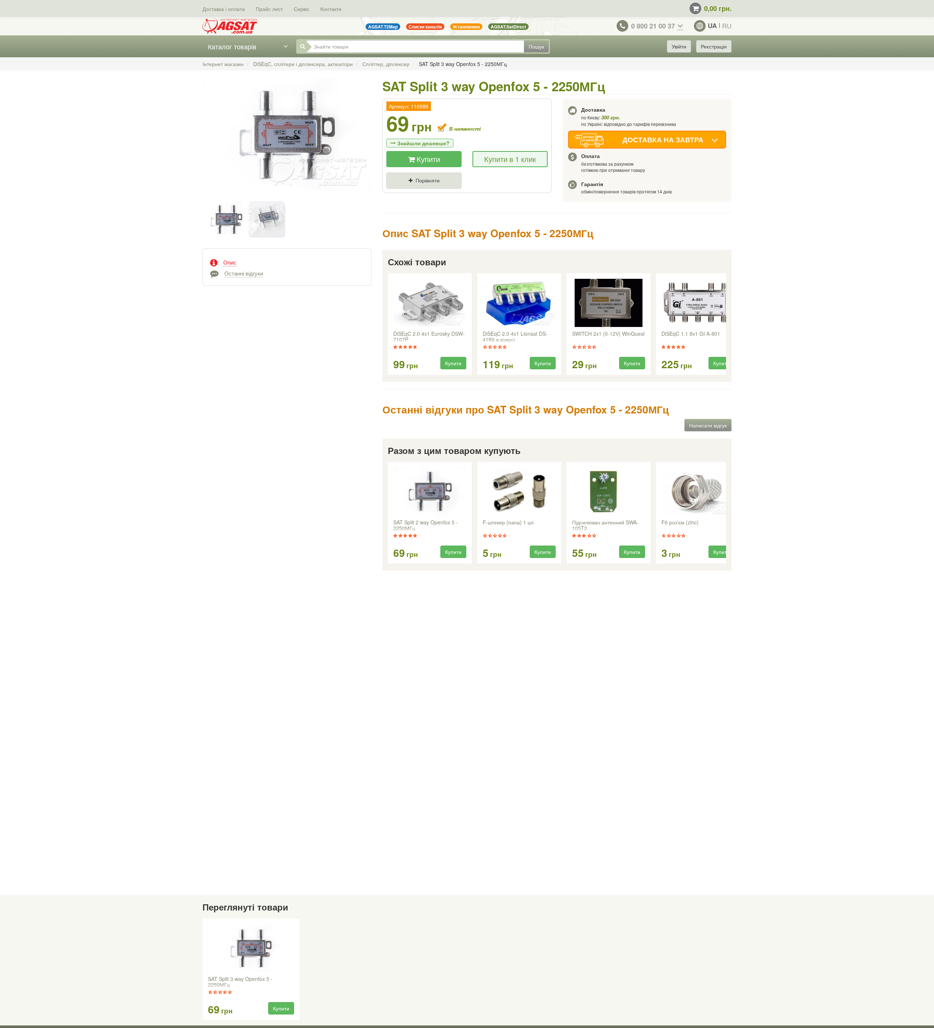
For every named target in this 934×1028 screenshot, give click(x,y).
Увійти (679, 46)
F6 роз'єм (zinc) (680, 522)
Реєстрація (714, 46)
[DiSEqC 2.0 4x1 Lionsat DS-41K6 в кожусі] (519, 303)
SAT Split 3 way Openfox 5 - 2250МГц (240, 982)
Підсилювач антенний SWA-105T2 (605, 525)
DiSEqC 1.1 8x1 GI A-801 (690, 334)
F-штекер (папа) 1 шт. (509, 522)
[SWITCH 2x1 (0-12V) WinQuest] (608, 303)
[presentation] (388, 324)
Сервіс (301, 8)
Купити (427, 159)
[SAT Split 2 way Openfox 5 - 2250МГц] (430, 491)
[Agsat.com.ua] (229, 26)
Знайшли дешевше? (423, 143)
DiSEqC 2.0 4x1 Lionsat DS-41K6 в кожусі (515, 337)
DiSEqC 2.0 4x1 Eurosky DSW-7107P (429, 337)
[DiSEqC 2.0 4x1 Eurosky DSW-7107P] (430, 303)
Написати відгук (708, 425)
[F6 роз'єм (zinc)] (698, 491)
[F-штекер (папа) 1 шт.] (519, 491)
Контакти (330, 8)
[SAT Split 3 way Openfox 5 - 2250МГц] (286, 141)
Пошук (536, 46)
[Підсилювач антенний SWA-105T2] (609, 491)
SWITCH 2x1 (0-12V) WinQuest (608, 334)
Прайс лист (269, 8)
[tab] (287, 261)
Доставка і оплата (223, 8)
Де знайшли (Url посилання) (467, 192)
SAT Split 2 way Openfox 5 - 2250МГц (425, 525)
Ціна (398, 192)
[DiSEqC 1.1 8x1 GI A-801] (698, 303)
